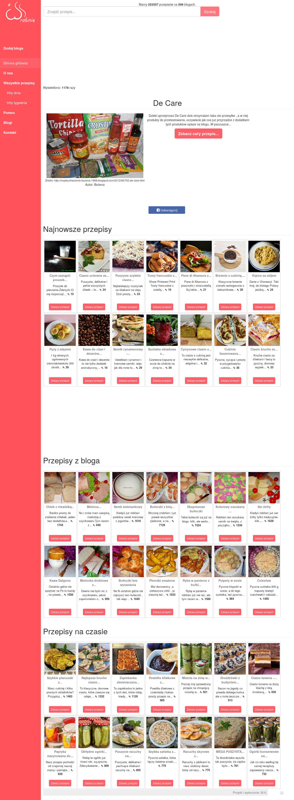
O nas (8, 72)
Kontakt (9, 132)
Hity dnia (11, 92)
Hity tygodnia (15, 102)
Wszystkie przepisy (19, 82)
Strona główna (15, 63)
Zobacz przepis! (60, 307)
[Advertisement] (167, 51)
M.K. (264, 792)
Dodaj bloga (13, 48)
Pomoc (9, 112)
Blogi (7, 122)
